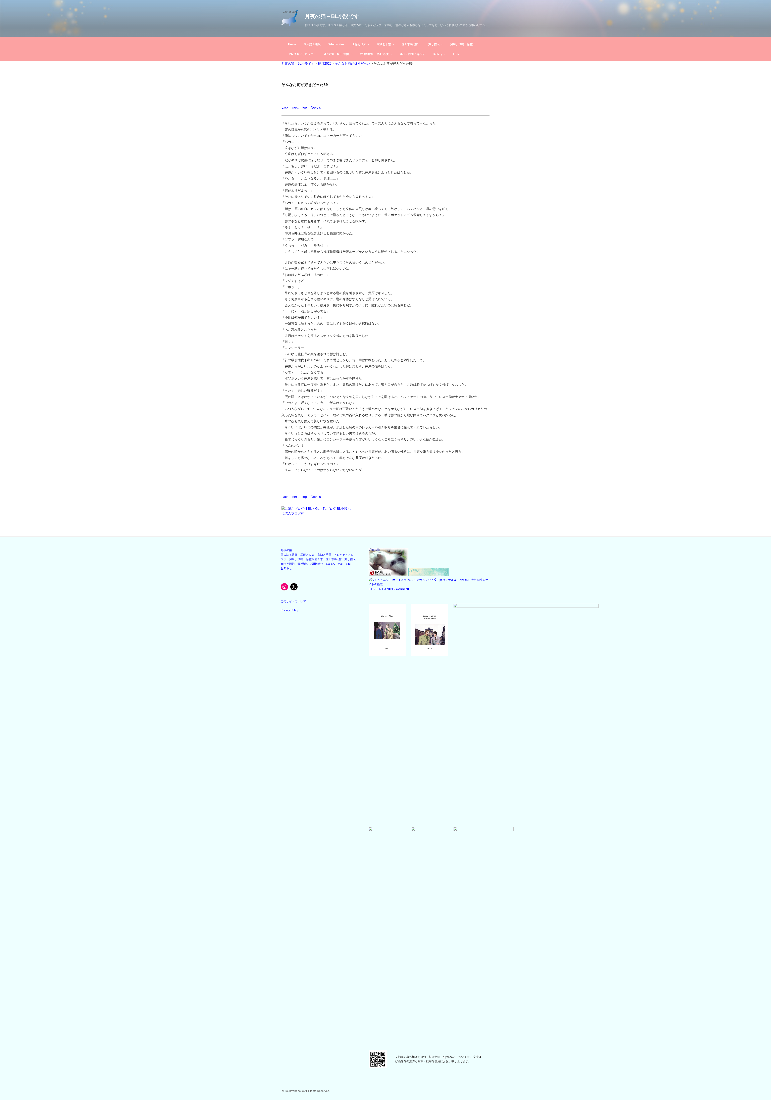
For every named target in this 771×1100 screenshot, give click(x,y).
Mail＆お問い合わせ (412, 54)
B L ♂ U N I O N (379, 588)
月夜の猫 (286, 550)
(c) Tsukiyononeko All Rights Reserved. (305, 1090)
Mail (340, 563)
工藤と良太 (359, 44)
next (295, 107)
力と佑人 (434, 44)
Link (456, 54)
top (304, 107)
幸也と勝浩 (288, 563)
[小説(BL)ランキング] (388, 575)
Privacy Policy (289, 610)
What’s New (336, 44)
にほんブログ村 (292, 513)
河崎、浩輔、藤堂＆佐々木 (306, 559)
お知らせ (286, 568)
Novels (316, 107)
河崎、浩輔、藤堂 (461, 44)
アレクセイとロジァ (300, 54)
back (284, 107)
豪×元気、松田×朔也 (337, 54)
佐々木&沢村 (410, 44)
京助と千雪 (384, 44)
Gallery (437, 54)
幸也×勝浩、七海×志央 (374, 54)
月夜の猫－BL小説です (332, 16)
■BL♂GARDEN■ (399, 588)
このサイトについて (293, 601)
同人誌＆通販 (312, 44)
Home (292, 44)
